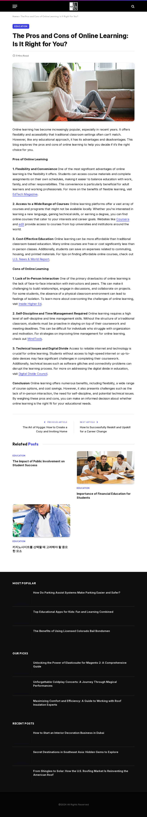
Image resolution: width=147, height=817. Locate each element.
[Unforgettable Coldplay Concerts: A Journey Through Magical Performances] (21, 686)
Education (20, 26)
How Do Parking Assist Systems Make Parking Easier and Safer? (76, 592)
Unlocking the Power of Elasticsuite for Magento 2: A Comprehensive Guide (80, 664)
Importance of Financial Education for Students (104, 495)
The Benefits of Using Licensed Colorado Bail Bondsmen (71, 631)
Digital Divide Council (33, 374)
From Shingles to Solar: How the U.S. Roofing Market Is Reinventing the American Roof (80, 772)
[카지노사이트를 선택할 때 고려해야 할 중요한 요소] (41, 520)
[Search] (132, 6)
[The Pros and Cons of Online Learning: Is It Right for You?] (73, 92)
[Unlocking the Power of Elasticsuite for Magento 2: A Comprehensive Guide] (21, 667)
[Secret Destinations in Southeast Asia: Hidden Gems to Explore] (21, 756)
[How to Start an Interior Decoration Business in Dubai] (21, 737)
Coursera (122, 219)
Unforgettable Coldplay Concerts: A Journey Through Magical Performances (75, 683)
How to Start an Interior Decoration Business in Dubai (68, 733)
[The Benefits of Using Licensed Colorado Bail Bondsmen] (21, 635)
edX (21, 224)
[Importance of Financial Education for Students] (105, 467)
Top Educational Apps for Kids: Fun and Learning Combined (73, 611)
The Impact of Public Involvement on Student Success (39, 463)
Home (15, 16)
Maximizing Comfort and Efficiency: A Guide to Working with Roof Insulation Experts (77, 702)
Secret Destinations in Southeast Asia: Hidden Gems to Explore (75, 752)
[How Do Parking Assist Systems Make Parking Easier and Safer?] (21, 597)
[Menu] (15, 6)
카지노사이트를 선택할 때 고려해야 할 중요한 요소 (40, 549)
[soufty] (74, 6)
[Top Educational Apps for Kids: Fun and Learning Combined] (21, 616)
